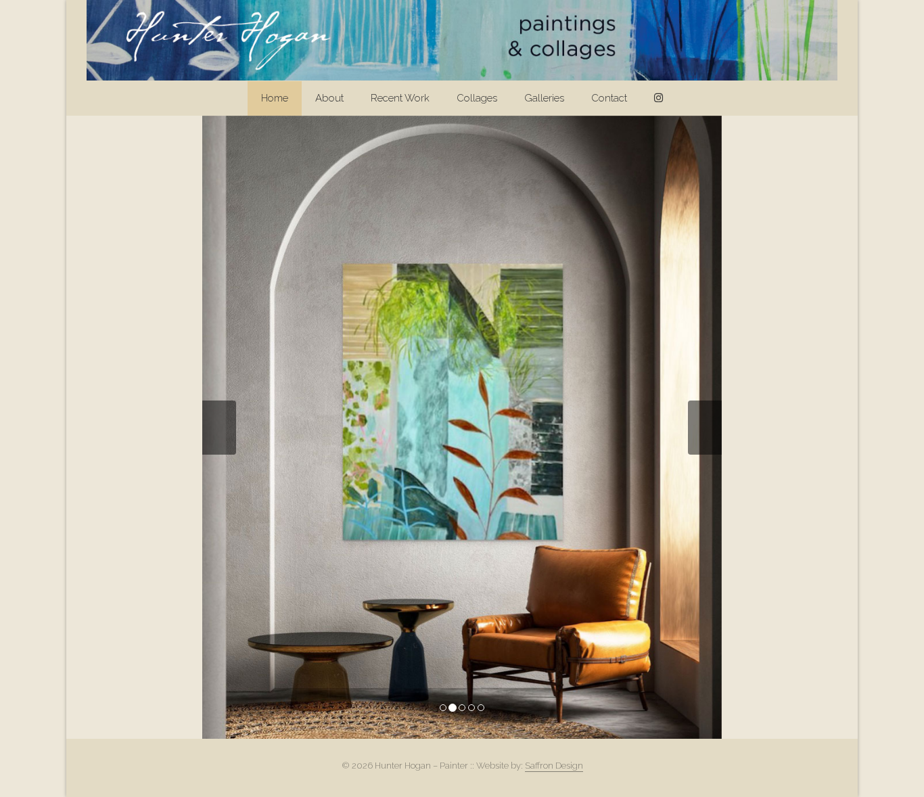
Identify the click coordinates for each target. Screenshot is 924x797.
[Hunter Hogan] (462, 40)
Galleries (544, 98)
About (329, 98)
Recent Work (400, 98)
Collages (477, 98)
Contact (609, 98)
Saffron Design (554, 765)
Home (274, 98)
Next (705, 428)
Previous (219, 428)
